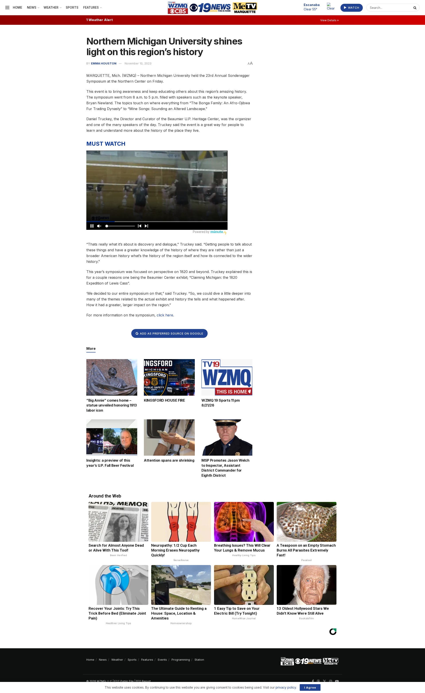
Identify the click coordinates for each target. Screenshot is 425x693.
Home (17, 7)
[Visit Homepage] (212, 7)
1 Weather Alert (99, 20)
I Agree (310, 687)
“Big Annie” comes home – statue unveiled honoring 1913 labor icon (111, 405)
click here (165, 315)
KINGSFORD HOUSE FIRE (164, 400)
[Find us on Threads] (318, 681)
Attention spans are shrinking (169, 460)
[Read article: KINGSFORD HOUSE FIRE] (169, 377)
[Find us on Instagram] (330, 681)
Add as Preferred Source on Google (171, 333)
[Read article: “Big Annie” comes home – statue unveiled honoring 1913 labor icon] (111, 377)
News (31, 7)
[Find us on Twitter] (324, 681)
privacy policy (286, 687)
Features (91, 7)
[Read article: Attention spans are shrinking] (169, 437)
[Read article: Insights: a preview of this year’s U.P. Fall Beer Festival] (111, 437)
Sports (72, 7)
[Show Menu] (7, 7)
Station (199, 659)
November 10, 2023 (138, 63)
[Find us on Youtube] (337, 681)
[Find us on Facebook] (313, 681)
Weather (51, 7)
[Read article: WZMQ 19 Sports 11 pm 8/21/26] (226, 377)
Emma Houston (103, 63)
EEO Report (143, 681)
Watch (353, 7)
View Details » (329, 20)
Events (162, 659)
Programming (181, 659)
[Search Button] (415, 8)
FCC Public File (124, 681)
